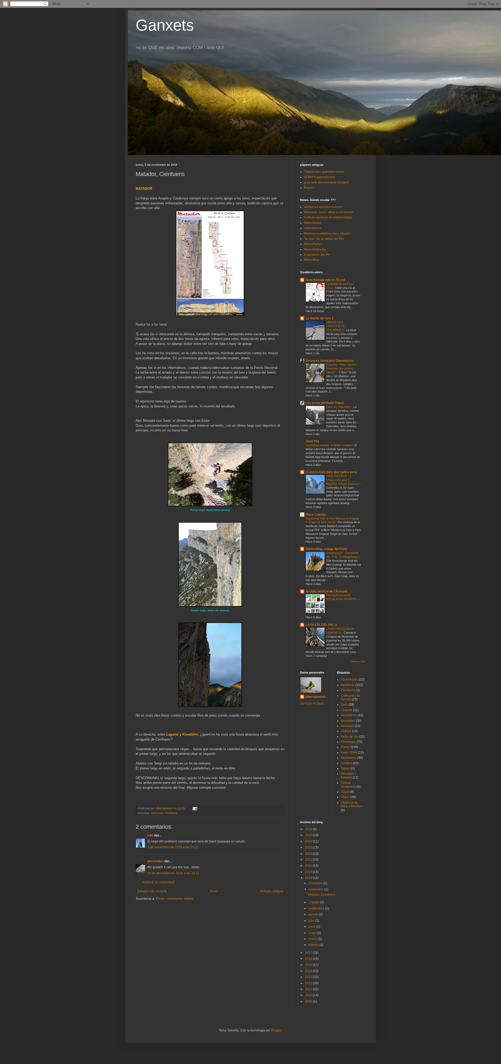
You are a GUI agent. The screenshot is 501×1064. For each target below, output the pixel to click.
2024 (309, 841)
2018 (309, 878)
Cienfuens (171, 813)
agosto (313, 914)
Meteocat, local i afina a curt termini (329, 212)
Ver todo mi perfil (312, 703)
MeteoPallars (313, 244)
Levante (346, 710)
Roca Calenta (316, 514)
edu (150, 835)
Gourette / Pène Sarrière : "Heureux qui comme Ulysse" (342, 368)
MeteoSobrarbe (315, 249)
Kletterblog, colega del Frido (326, 549)
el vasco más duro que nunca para (331, 472)
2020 (309, 865)
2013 (309, 977)
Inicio (214, 891)
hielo (344, 704)
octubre (314, 902)
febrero (313, 945)
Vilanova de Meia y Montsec (352, 804)
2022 (309, 853)
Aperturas (157, 813)
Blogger (276, 1030)
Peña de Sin (349, 736)
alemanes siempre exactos (323, 207)
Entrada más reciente (152, 891)
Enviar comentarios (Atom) (174, 899)
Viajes (345, 797)
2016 (309, 959)
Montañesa (349, 715)
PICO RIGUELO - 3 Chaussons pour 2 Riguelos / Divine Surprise (343, 479)
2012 (309, 983)
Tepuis (345, 768)
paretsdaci (155, 861)
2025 (309, 835)
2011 (309, 989)
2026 (309, 829)
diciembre (315, 883)
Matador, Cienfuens (322, 894)
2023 (309, 847)
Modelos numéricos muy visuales (327, 233)
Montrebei (348, 721)
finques (309, 187)
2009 (309, 1001)
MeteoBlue (311, 260)
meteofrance (313, 228)
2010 (309, 995)
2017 (309, 953)
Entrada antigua (271, 891)
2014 (309, 971)
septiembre (316, 908)
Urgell (345, 792)
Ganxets (165, 25)
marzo (313, 939)
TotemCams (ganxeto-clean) (324, 172)
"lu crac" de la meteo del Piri (324, 239)
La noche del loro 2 (319, 318)
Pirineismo (348, 742)
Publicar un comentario (158, 882)
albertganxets (315, 697)
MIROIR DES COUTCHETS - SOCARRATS (336, 326)
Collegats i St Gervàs (350, 697)
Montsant (347, 726)
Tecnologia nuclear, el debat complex (329, 445)
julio (311, 920)
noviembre (316, 889)
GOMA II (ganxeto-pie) (319, 177)
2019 (309, 872)
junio (312, 926)
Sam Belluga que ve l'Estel (325, 280)
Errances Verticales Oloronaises (330, 361)
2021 (309, 859)
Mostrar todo (358, 661)
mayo (312, 933)
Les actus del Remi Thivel (325, 403)
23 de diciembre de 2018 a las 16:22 (173, 873)
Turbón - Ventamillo (348, 784)
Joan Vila (312, 441)
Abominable (349, 679)
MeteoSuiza (312, 223)
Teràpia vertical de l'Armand (326, 591)
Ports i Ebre (349, 752)
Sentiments (349, 758)
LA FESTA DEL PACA (321, 625)
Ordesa (346, 731)
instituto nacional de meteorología (328, 217)
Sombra (346, 763)
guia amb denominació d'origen (326, 182)
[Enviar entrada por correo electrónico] (194, 808)
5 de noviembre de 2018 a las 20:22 (173, 847)
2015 (309, 965)
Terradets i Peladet (348, 775)
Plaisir (345, 747)
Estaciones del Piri (317, 254)
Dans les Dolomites (338, 406)
